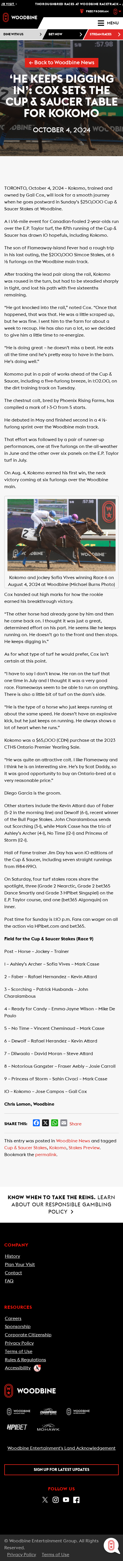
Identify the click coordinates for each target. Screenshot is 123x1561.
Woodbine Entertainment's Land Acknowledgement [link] (61, 1448)
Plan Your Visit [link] (20, 1264)
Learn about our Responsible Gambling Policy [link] (61, 1204)
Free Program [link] (97, 11)
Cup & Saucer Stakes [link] (25, 1147)
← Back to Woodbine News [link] (61, 62)
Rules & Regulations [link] (25, 1360)
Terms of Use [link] (18, 1351)
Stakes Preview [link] (84, 1147)
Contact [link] (13, 1273)
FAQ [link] (9, 1281)
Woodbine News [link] (73, 1141)
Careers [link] (13, 1318)
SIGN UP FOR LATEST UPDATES (61, 1470)
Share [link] (76, 1124)
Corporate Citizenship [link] (28, 1335)
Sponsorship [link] (18, 1326)
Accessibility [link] (18, 1368)
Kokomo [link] (57, 1147)
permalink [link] (45, 1154)
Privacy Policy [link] (19, 1343)
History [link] (12, 1256)
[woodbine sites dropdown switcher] (118, 11)
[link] (20, 17)
